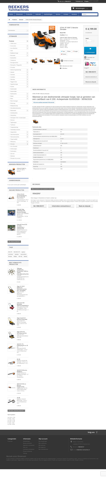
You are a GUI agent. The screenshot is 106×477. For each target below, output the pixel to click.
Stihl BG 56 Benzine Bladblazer (22, 371)
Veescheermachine (14, 134)
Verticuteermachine (14, 136)
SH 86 (18, 397)
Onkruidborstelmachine (15, 108)
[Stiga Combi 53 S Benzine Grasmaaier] (11, 321)
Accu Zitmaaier (13, 146)
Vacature (74, 14)
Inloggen (86, 1)
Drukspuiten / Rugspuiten (16, 65)
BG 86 (18, 359)
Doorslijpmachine (14, 62)
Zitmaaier (21, 19)
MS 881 (10, 256)
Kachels (12, 86)
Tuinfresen (12, 124)
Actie (11, 50)
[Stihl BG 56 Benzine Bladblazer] (11, 373)
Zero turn (12, 153)
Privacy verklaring (27, 451)
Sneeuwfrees (13, 115)
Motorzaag (12, 103)
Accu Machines (13, 48)
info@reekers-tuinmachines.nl (83, 449)
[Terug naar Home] (9, 20)
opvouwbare (23, 254)
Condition (62, 35)
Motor (11, 98)
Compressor (13, 60)
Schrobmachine (13, 112)
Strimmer (12, 120)
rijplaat (23, 252)
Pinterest (64, 54)
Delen (69, 51)
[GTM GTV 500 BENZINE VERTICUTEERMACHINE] (11, 306)
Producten (29, 14)
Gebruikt (38, 14)
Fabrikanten (14, 25)
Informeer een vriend (67, 66)
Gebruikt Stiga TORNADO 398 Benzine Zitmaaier (21, 211)
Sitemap (25, 453)
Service (58, 14)
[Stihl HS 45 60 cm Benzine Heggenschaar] (11, 387)
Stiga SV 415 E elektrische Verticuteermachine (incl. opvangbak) (22, 288)
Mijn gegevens (42, 447)
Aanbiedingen (48, 14)
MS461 (25, 256)
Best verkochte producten (15, 263)
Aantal (87, 38)
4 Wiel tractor (13, 43)
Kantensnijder (13, 89)
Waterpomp (13, 141)
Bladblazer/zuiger (14, 53)
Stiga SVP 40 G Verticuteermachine (22, 332)
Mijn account (43, 439)
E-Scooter (12, 67)
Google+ (76, 51)
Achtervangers (13, 148)
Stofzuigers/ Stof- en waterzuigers (18, 117)
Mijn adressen (42, 445)
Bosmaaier (12, 55)
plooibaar (10, 254)
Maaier (11, 96)
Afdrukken (64, 68)
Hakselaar (12, 79)
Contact (65, 14)
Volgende (31, 69)
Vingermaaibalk (13, 139)
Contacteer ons (79, 1)
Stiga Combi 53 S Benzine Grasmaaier (22, 318)
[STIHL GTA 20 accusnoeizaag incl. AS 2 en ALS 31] (11, 198)
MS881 (15, 256)
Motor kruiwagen (14, 101)
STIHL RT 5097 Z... (22, 168)
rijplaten (17, 254)
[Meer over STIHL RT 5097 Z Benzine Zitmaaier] (11, 172)
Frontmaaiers (13, 151)
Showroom (19, 14)
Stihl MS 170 (17, 252)
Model (61, 32)
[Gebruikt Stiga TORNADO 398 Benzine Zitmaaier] (11, 213)
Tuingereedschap (14, 127)
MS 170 (10, 252)
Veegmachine (13, 132)
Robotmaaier (13, 110)
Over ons (25, 447)
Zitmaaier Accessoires (15, 158)
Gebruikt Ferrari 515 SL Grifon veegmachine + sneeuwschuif (22, 226)
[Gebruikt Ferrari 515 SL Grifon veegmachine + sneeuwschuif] (11, 228)
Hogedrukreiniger (14, 84)
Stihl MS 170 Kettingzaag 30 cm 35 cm (22, 345)
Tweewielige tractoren (15, 129)
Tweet (63, 51)
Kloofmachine (13, 93)
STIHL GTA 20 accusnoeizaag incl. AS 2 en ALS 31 (22, 196)
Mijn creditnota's (43, 443)
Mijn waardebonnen (43, 449)
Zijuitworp (12, 156)
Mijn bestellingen (43, 441)
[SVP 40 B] (11, 335)
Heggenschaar (13, 81)
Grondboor (12, 77)
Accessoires (13, 45)
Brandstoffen (13, 57)
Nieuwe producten (16, 190)
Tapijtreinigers (13, 122)
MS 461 (20, 256)
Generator (12, 74)
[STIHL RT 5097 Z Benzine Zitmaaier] (34, 61)
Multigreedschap (14, 105)
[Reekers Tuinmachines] (34, 8)
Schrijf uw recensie (68, 60)
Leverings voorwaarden (28, 449)
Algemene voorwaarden (28, 445)
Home (11, 14)
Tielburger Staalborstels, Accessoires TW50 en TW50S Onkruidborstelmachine (23, 271)
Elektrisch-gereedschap (15, 69)
